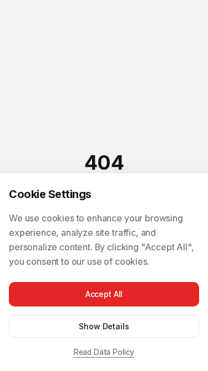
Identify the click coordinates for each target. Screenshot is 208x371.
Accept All (104, 294)
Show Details (104, 326)
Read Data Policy (104, 352)
